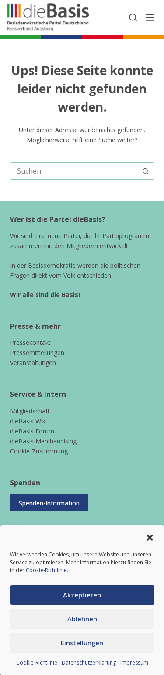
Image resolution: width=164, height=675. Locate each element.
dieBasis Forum (32, 431)
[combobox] (73, 171)
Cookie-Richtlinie (46, 570)
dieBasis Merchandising (43, 441)
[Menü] (150, 17)
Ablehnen (82, 618)
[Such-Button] (145, 171)
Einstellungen (82, 642)
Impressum (134, 662)
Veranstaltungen (33, 362)
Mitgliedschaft (30, 411)
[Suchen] (133, 17)
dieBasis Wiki (28, 421)
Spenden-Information (49, 503)
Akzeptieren (82, 594)
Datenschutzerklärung (89, 662)
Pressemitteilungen (37, 352)
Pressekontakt (30, 342)
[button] (149, 537)
